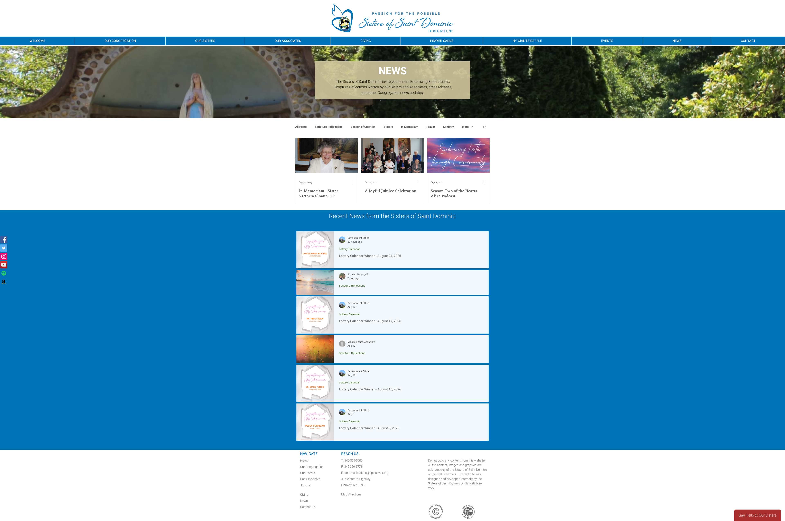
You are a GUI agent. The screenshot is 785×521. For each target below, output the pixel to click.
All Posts (301, 127)
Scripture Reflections (328, 127)
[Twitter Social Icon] (3, 248)
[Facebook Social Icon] (3, 239)
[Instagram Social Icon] (3, 256)
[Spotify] (3, 273)
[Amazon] (3, 281)
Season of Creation (363, 127)
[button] (485, 127)
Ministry (448, 127)
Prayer (430, 127)
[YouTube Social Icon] (3, 264)
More (465, 127)
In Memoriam (409, 127)
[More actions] (353, 182)
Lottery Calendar (349, 249)
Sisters (388, 127)
